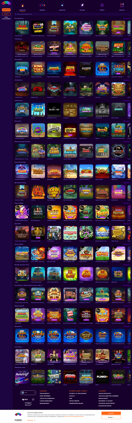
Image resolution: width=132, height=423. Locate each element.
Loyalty (72, 396)
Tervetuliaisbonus (47, 398)
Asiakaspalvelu (105, 393)
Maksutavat (103, 398)
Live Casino (6, 18)
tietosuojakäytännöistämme (77, 416)
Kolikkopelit (45, 393)
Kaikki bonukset (46, 401)
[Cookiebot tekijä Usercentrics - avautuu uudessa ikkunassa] (18, 420)
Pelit (6, 17)
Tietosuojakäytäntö (107, 403)
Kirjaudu (6, 13)
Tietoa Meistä (74, 401)
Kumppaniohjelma (76, 403)
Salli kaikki (111, 413)
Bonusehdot (44, 403)
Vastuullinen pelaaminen (108, 396)
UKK (70, 398)
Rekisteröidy (6, 9)
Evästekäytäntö (105, 406)
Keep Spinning (45, 396)
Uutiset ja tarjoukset (78, 393)
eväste (66, 416)
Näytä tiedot (30, 420)
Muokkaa (110, 417)
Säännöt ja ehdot (106, 401)
